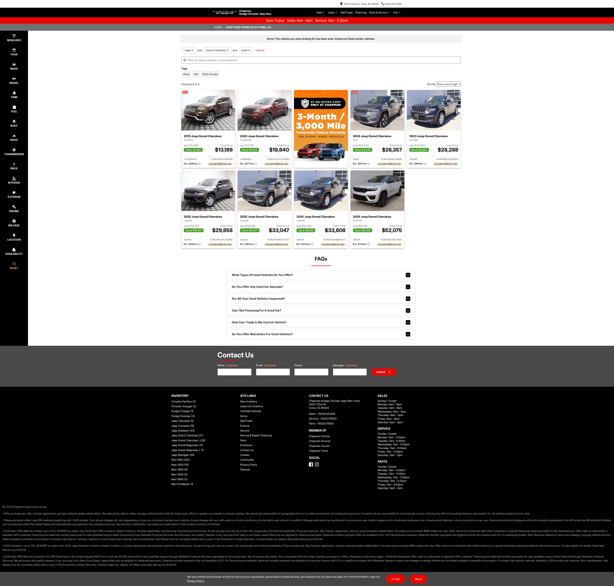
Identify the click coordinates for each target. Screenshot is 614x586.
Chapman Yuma (318, 450)
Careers (245, 455)
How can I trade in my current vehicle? (259, 322)
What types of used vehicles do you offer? (262, 275)
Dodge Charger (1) (182, 411)
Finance (244, 425)
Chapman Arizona (319, 441)
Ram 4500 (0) (179, 474)
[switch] (186, 74)
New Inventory (248, 401)
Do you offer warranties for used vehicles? (262, 334)
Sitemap (245, 469)
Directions (246, 445)
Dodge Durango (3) (183, 416)
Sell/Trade (346, 12)
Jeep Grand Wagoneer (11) (187, 445)
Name (227, 365)
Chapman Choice (319, 436)
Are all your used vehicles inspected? (258, 298)
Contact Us (246, 450)
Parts (243, 440)
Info (395, 12)
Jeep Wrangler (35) (182, 455)
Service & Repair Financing (256, 435)
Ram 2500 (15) (180, 464)
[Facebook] (311, 464)
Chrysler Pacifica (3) (183, 401)
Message (345, 365)
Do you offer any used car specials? (257, 286)
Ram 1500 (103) (180, 459)
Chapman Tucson (319, 446)
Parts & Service (378, 12)
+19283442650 (326, 413)
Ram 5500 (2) (179, 479)
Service (244, 430)
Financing (361, 12)
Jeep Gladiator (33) (183, 430)
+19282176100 (328, 418)
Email (266, 365)
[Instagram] (316, 464)
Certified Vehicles (250, 411)
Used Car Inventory (251, 406)
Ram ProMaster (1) (182, 484)
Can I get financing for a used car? (256, 310)
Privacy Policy (248, 464)
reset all (259, 50)
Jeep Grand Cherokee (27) (187, 435)
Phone (298, 365)
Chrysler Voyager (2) (183, 406)
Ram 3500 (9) (179, 469)
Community (247, 459)
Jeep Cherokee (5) (182, 420)
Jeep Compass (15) (182, 425)
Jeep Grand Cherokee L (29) (188, 440)
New (319, 12)
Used (331, 12)
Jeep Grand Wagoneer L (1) (187, 450)
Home (218, 27)
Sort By (431, 84)
